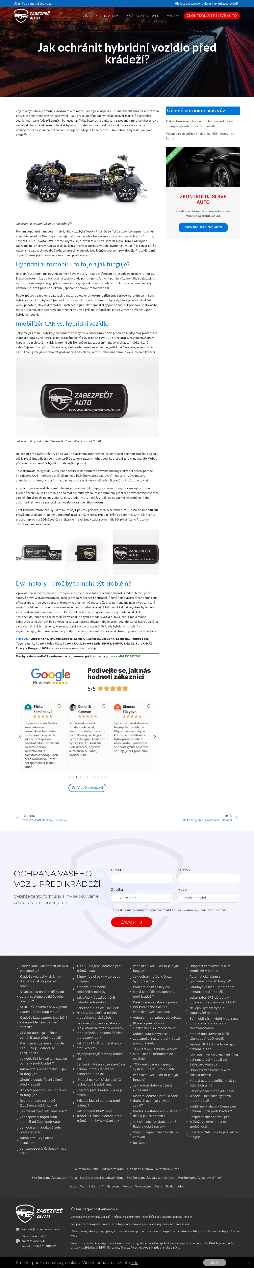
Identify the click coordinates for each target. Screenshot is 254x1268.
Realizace (112, 16)
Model (183, 889)
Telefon (184, 870)
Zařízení (87, 16)
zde (134, 1262)
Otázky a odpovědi (144, 16)
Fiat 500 (21, 639)
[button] (212, 15)
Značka (117, 889)
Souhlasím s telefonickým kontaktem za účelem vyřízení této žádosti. (171, 910)
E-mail (116, 870)
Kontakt (173, 16)
